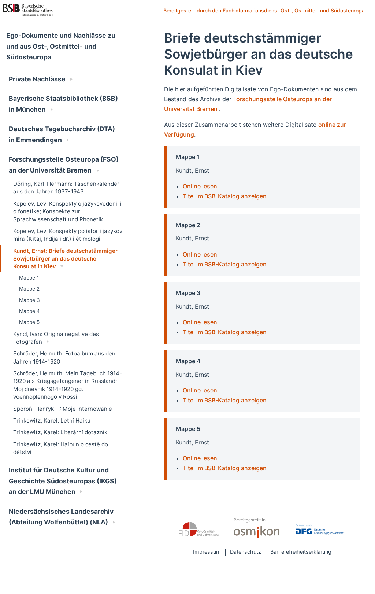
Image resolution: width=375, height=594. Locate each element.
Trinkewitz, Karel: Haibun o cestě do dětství (60, 448)
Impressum (207, 552)
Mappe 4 (29, 311)
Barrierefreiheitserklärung (300, 552)
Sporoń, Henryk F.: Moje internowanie (62, 408)
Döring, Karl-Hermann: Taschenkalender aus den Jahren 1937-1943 (66, 187)
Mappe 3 (29, 300)
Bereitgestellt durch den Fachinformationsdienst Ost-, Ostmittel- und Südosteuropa (264, 11)
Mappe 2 (29, 289)
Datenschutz (245, 552)
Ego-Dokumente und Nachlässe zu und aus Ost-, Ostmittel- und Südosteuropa (60, 46)
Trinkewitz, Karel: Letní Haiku (51, 420)
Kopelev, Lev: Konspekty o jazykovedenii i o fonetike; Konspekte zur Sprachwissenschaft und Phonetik (67, 211)
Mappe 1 (29, 278)
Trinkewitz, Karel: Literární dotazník (60, 432)
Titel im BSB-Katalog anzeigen (225, 196)
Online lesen (200, 186)
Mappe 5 (29, 322)
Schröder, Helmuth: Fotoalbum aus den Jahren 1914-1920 (64, 357)
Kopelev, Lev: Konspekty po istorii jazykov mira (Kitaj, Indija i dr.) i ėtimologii (67, 235)
